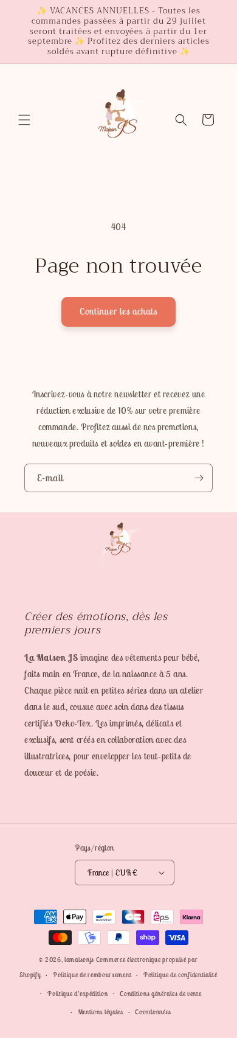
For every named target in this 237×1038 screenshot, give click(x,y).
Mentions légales (100, 1012)
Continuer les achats (118, 311)
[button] (24, 119)
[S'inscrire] (198, 478)
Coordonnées (153, 1012)
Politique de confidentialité (180, 974)
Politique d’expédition (77, 993)
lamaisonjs (79, 959)
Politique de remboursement (92, 974)
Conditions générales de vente (160, 993)
